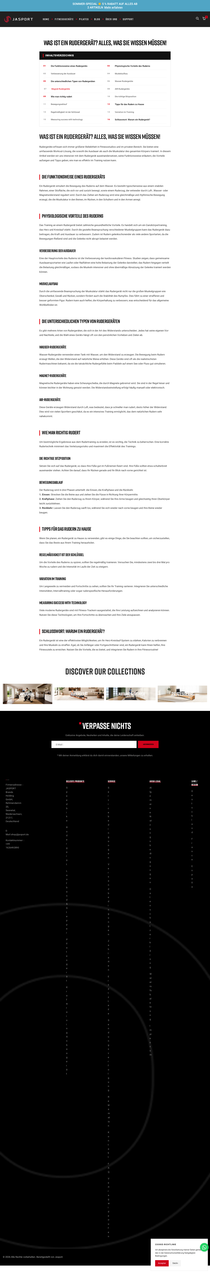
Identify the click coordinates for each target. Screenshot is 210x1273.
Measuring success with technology (67, 119)
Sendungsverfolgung (108, 1055)
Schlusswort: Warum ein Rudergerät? (132, 119)
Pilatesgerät (67, 960)
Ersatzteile (108, 995)
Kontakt (108, 1145)
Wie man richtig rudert (61, 96)
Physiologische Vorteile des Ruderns (132, 66)
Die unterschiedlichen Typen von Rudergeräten (73, 81)
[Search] (197, 19)
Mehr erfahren (113, 7)
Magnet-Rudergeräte (60, 88)
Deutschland (192, 811)
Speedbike (67, 804)
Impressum (151, 1040)
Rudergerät (67, 846)
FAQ (108, 1168)
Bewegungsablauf (59, 104)
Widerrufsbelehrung (151, 996)
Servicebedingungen (108, 823)
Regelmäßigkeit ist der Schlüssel (65, 112)
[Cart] (204, 19)
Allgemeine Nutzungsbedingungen (151, 835)
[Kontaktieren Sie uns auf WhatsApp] (204, 1247)
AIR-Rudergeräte (122, 88)
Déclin (175, 1263)
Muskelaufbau (121, 73)
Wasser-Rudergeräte (124, 81)
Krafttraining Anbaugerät (67, 1030)
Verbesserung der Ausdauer (63, 73)
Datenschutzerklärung (150, 928)
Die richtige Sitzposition (125, 96)
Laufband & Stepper (67, 902)
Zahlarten (108, 955)
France (192, 849)
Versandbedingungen (108, 899)
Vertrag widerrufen (109, 1207)
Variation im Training (124, 112)
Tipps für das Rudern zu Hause (129, 104)
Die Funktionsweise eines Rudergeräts (69, 66)
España (192, 877)
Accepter (162, 1263)
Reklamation (109, 1111)
